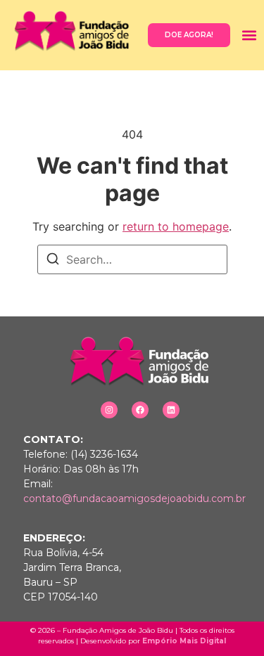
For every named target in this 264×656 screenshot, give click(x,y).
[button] (248, 34)
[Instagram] (109, 409)
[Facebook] (140, 409)
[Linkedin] (171, 409)
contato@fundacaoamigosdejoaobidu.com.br (134, 498)
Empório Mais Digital (184, 640)
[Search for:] (132, 259)
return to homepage (175, 226)
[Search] (52, 261)
